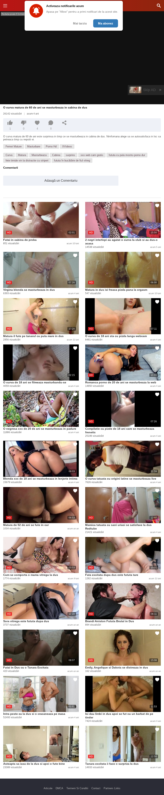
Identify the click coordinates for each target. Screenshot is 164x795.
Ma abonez (105, 23)
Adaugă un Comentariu (60, 180)
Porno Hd (51, 146)
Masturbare (33, 146)
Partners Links (112, 788)
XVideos (67, 146)
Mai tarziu (80, 23)
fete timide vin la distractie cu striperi (27, 160)
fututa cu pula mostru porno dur (127, 155)
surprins (70, 155)
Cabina (56, 155)
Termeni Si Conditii (77, 788)
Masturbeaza (39, 155)
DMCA (59, 788)
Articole (48, 788)
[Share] (64, 122)
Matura (22, 155)
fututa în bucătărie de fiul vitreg (72, 160)
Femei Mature (14, 146)
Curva (9, 155)
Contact (95, 788)
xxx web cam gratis (92, 155)
